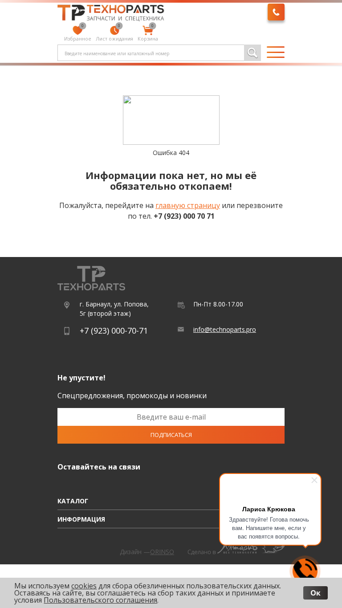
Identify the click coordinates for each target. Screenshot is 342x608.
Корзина (148, 34)
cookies (84, 586)
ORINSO (162, 551)
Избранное (77, 34)
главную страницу (187, 205)
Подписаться (171, 435)
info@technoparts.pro (224, 329)
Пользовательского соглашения (100, 600)
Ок (315, 593)
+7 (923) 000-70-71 (114, 330)
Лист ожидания (114, 34)
